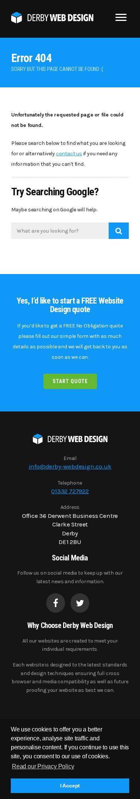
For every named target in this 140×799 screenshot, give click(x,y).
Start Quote (70, 381)
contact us (69, 153)
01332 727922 (70, 491)
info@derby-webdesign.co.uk (70, 466)
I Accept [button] (70, 786)
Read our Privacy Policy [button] (43, 766)
